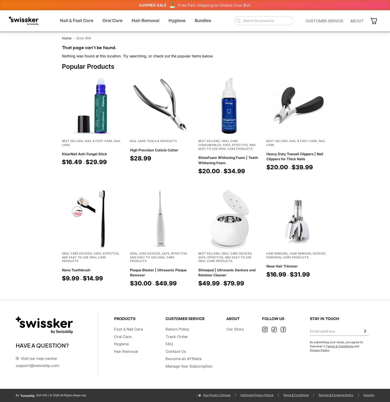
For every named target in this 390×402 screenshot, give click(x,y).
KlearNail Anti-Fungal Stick (84, 154)
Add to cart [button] (161, 170)
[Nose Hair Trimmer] (297, 218)
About (357, 20)
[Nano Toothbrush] (92, 218)
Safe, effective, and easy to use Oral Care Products (91, 257)
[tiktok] (274, 329)
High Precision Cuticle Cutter (154, 150)
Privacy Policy (319, 350)
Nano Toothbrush (76, 270)
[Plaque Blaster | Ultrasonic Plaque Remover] (160, 218)
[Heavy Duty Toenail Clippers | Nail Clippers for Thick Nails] (297, 106)
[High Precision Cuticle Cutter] (160, 106)
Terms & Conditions (340, 346)
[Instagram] (265, 329)
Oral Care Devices (77, 253)
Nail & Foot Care (98, 141)
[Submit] (365, 331)
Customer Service (324, 20)
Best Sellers (72, 141)
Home (66, 38)
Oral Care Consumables (218, 143)
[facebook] (283, 329)
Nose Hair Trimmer (282, 266)
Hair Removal (277, 253)
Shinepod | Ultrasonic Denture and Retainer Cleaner (226, 272)
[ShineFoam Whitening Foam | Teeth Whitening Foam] (229, 106)
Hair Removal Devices (308, 253)
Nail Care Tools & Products (153, 141)
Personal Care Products (287, 257)
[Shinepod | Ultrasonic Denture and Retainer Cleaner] (229, 218)
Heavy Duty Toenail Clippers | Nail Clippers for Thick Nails (294, 156)
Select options (92, 174)
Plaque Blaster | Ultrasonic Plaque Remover (158, 272)
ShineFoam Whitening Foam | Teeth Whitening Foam (228, 160)
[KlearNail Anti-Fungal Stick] (92, 106)
